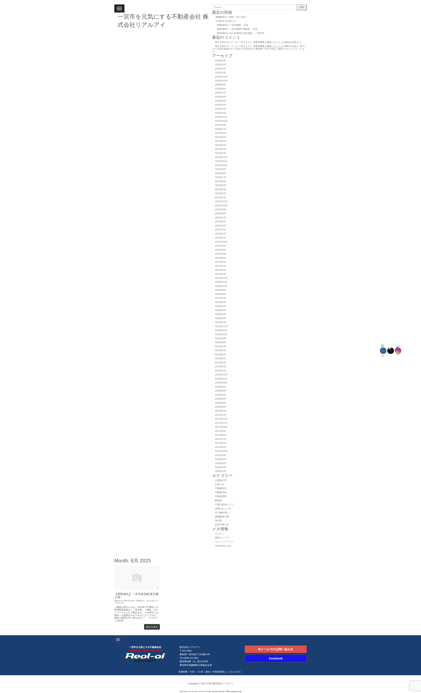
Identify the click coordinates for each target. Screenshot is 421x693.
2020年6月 (220, 302)
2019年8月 (220, 342)
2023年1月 (220, 197)
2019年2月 (220, 366)
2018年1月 (220, 415)
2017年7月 (220, 439)
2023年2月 (220, 193)
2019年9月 (220, 338)
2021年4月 (220, 262)
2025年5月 (220, 101)
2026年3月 (220, 64)
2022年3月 (220, 229)
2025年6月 (220, 97)
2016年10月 (221, 451)
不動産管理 (220, 496)
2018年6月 (220, 395)
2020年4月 (220, 310)
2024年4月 (220, 141)
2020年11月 (221, 282)
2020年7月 (220, 298)
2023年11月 (221, 161)
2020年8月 (220, 294)
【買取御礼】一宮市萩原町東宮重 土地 (138, 595)
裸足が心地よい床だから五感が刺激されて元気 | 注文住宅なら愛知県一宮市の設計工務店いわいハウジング (258, 47)
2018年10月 (221, 382)
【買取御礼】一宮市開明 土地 (232, 25)
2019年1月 (220, 370)
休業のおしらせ (223, 508)
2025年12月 (221, 77)
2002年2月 (220, 471)
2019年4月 (220, 358)
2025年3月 (220, 109)
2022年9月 (220, 209)
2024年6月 (220, 133)
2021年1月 (220, 274)
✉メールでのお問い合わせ (275, 649)
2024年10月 (221, 121)
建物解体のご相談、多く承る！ (232, 17)
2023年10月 (221, 165)
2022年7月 (220, 217)
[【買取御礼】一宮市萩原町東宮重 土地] (137, 590)
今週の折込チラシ (224, 504)
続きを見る (152, 627)
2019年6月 (220, 350)
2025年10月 (221, 80)
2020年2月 (220, 318)
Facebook (276, 658)
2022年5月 (220, 221)
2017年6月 (220, 443)
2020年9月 (220, 290)
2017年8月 (220, 435)
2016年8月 (220, 459)
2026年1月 (220, 72)
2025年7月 (220, 93)
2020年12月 (221, 278)
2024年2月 (220, 149)
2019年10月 (221, 334)
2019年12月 (221, 326)
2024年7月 (220, 129)
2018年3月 (220, 407)
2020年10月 (221, 286)
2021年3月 (220, 266)
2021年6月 (220, 254)
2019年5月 (220, 354)
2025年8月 (220, 89)
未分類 (218, 520)
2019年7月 (220, 346)
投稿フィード (222, 537)
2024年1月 (220, 153)
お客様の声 (220, 480)
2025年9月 (220, 84)
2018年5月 (220, 399)
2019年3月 (220, 362)
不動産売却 (220, 492)
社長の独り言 (222, 524)
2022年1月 (220, 237)
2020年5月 (220, 306)
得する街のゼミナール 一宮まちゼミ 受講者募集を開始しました (248, 42)
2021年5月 (220, 258)
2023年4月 (220, 189)
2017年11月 (221, 423)
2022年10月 (221, 205)
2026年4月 (220, 60)
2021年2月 (220, 270)
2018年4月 (220, 403)
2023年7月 (220, 177)
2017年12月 (221, 419)
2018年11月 (221, 379)
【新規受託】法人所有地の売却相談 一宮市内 (240, 33)
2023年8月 (220, 173)
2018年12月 (221, 374)
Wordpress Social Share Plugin (196, 691)
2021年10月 (221, 242)
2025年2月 (220, 113)
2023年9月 (220, 169)
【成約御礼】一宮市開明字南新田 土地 (236, 29)
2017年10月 (221, 427)
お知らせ (219, 484)
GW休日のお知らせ (226, 21)
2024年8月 (220, 125)
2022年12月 (221, 201)
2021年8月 (220, 250)
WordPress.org (223, 546)
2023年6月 (220, 181)
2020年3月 (220, 314)
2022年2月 (220, 234)
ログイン (219, 533)
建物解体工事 (222, 516)
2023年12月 (221, 157)
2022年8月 (220, 213)
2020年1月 (220, 322)
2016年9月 (220, 455)
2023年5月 (220, 185)
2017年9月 (220, 431)
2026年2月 (220, 68)
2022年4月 (220, 225)
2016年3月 (220, 467)
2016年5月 (220, 463)
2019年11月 (221, 330)
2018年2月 (220, 411)
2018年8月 (220, 391)
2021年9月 (220, 246)
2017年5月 (220, 447)
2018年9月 (220, 387)
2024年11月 (221, 117)
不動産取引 (220, 488)
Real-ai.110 (119, 603)
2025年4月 (220, 105)
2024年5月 (220, 137)
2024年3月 (220, 145)
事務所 (218, 500)
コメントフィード (224, 541)
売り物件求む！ (223, 512)
